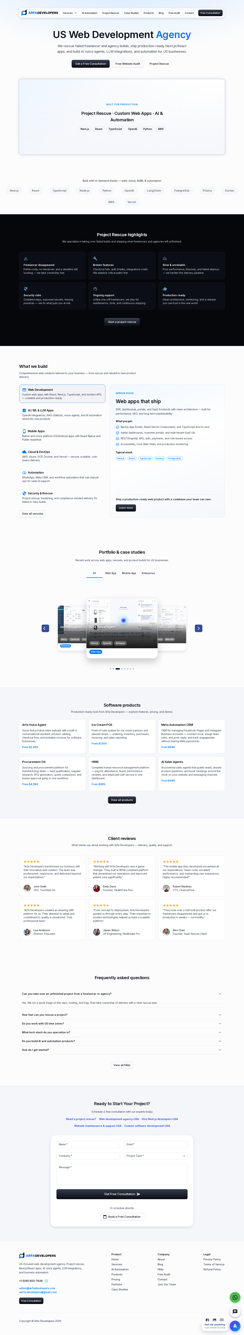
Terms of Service (214, 1264)
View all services (32, 513)
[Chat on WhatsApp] (46, 1281)
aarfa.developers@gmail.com (38, 1292)
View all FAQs (122, 1065)
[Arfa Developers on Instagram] (221, 1320)
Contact (189, 12)
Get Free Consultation (119, 1194)
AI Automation (89, 12)
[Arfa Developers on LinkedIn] (214, 1320)
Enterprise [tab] (148, 573)
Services (68, 12)
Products (149, 12)
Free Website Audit (128, 63)
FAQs (161, 1269)
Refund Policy (212, 1269)
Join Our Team (167, 1284)
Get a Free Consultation (90, 63)
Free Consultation (210, 12)
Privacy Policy (212, 1259)
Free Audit (174, 12)
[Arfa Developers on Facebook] (207, 1320)
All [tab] (94, 573)
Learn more (126, 507)
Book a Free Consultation (124, 1216)
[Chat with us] (235, 1311)
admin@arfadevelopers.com (37, 1288)
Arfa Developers (44, 1320)
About (161, 1259)
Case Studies (131, 12)
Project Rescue (110, 12)
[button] (62, 394)
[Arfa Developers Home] (39, 13)
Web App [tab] (110, 573)
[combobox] (156, 1156)
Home (115, 1259)
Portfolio (116, 1284)
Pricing (115, 1279)
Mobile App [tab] (129, 573)
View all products (122, 799)
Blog (161, 12)
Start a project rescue (122, 322)
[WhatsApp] (235, 1297)
